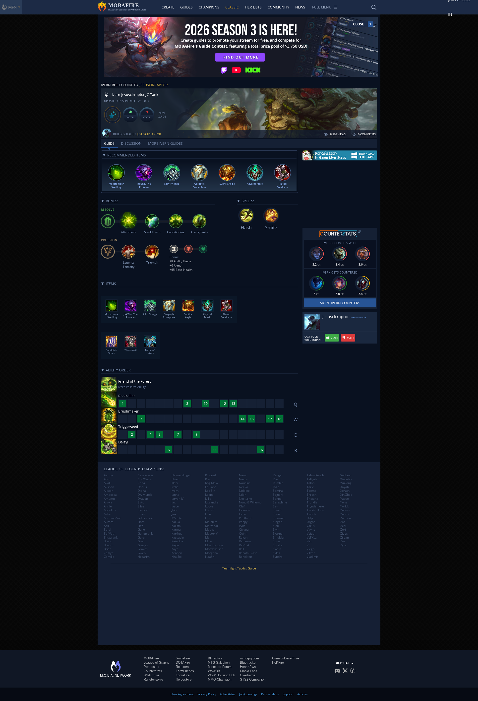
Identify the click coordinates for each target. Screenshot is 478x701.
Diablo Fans (248, 671)
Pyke (242, 526)
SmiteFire (183, 658)
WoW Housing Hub (221, 675)
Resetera (182, 667)
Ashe (107, 514)
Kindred (210, 475)
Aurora (109, 522)
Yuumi (344, 514)
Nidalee (244, 491)
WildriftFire (151, 675)
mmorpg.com (249, 658)
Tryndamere (315, 506)
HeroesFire (183, 679)
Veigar (311, 534)
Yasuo (344, 499)
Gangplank (145, 534)
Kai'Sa (176, 522)
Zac (342, 522)
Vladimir (312, 557)
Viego (310, 549)
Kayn (175, 549)
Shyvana (279, 518)
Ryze (276, 487)
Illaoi (175, 483)
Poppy (243, 522)
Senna (277, 499)
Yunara (345, 510)
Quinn (243, 534)
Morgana (211, 553)
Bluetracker (248, 662)
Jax (174, 502)
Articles (302, 694)
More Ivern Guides (165, 143)
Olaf (242, 506)
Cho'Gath (144, 479)
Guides (186, 7)
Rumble (278, 483)
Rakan (243, 538)
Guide (109, 143)
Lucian (209, 510)
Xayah (344, 487)
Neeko (243, 487)
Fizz (140, 526)
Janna (175, 495)
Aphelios (110, 510)
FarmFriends (185, 671)
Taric (310, 487)
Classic (232, 7)
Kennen (177, 553)
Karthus (177, 534)
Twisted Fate (315, 510)
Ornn (242, 514)
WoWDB (214, 671)
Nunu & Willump (250, 502)
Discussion (131, 143)
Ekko (141, 502)
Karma (176, 530)
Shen (276, 514)
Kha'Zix (176, 557)
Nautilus (244, 483)
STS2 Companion (252, 679)
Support (288, 694)
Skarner (278, 534)
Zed (343, 526)
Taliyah (312, 479)
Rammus (245, 541)
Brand (108, 541)
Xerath (345, 491)
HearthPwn (248, 667)
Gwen (142, 553)
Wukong (346, 483)
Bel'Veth (109, 534)
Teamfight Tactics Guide (239, 568)
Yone (343, 502)
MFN (12, 7)
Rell (241, 549)
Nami (242, 475)
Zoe (343, 541)
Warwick (346, 479)
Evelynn (143, 510)
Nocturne (245, 499)
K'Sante (177, 518)
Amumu (109, 499)
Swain (277, 549)
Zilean (344, 538)
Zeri (343, 530)
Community (278, 7)
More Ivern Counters (340, 302)
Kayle (175, 545)
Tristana (312, 499)
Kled (208, 479)
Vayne (311, 530)
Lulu (208, 514)
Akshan (109, 487)
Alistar (108, 491)
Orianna (244, 510)
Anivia (108, 502)
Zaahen (345, 518)
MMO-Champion (219, 679)
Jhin (174, 510)
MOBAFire (151, 658)
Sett (275, 506)
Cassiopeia (145, 475)
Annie (108, 506)
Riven (276, 479)
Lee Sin (210, 491)
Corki (141, 483)
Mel (207, 538)
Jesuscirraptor (153, 84)
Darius (142, 487)
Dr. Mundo (145, 495)
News (300, 7)
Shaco (277, 510)
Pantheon (245, 518)
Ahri (107, 479)
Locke (209, 506)
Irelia (175, 487)
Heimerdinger (181, 475)
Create (168, 7)
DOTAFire (183, 662)
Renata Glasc (248, 553)
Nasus (243, 479)
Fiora (141, 522)
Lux (207, 518)
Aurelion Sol (112, 518)
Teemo (311, 491)
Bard (107, 530)
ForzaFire (182, 675)
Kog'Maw (211, 483)
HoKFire (278, 662)
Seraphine (280, 502)
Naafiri (210, 557)
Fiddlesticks (146, 518)
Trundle (312, 502)
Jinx (174, 514)
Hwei (175, 479)
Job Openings (248, 694)
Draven (143, 499)
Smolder (279, 538)
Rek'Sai (244, 545)
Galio (141, 530)
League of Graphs (156, 662)
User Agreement (182, 694)
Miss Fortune (214, 545)
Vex (309, 541)
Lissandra (212, 502)
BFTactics (215, 658)
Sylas (276, 553)
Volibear (346, 475)
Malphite (211, 522)
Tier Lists (253, 7)
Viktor (311, 553)
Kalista (176, 526)
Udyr (310, 518)
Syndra (278, 557)
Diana (142, 491)
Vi (308, 545)
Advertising (228, 694)
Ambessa (110, 495)
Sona (276, 541)
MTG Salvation (219, 662)
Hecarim (144, 557)
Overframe (247, 675)
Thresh (311, 495)
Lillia (208, 499)
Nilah (242, 495)
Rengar (278, 475)
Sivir (276, 530)
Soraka (278, 545)
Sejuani (278, 495)
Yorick (344, 506)
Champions (209, 7)
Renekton (245, 557)
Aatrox (108, 475)
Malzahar (211, 526)
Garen (142, 538)
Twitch (311, 514)
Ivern (175, 491)
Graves (143, 549)
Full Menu (321, 7)
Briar (107, 549)
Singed (277, 522)
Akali (107, 483)
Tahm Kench (315, 475)
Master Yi (211, 534)
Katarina (177, 541)
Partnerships (270, 694)
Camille (109, 557)
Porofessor (151, 667)
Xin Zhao (346, 495)
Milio (208, 541)
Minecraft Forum (220, 667)
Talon (310, 483)
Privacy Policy (206, 694)
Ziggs (344, 534)
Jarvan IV (177, 499)
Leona (209, 495)
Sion (276, 526)
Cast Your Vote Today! (312, 338)
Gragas (143, 545)
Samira (278, 491)
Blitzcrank (111, 538)
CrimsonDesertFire (285, 658)
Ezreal (142, 514)
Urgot (311, 522)
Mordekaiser (214, 549)
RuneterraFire (153, 679)
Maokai (210, 530)
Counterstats (153, 671)
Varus (311, 526)
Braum (108, 545)
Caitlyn (108, 553)
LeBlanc (210, 487)
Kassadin (178, 538)
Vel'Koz (312, 538)
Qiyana (244, 530)
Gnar (141, 541)
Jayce (175, 506)
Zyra (343, 545)
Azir (106, 526)
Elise (141, 506)
